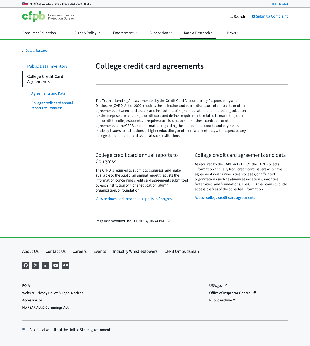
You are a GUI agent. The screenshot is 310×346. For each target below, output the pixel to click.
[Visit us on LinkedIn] (45, 264)
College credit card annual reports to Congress (52, 105)
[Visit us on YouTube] (55, 264)
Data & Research (37, 50)
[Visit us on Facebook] (25, 264)
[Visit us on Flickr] (65, 264)
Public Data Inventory (47, 66)
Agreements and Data (48, 93)
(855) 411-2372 (279, 3)
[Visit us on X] (35, 264)
